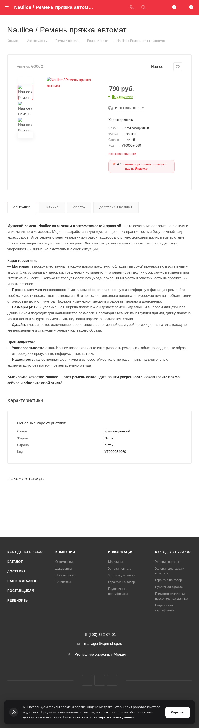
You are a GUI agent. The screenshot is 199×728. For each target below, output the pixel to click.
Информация (120, 552)
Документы (63, 568)
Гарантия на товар (121, 582)
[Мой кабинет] (155, 8)
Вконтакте (87, 680)
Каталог (15, 562)
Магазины (115, 562)
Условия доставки (121, 575)
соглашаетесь (112, 712)
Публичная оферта (169, 587)
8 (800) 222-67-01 (100, 635)
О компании (64, 562)
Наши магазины (22, 581)
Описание (21, 207)
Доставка (16, 571)
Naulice (157, 66)
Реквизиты (18, 600)
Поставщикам (20, 591)
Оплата (79, 207)
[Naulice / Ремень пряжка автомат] (69, 107)
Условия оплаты (120, 568)
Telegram (99, 680)
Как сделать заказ (25, 552)
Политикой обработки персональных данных (98, 717)
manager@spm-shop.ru (103, 644)
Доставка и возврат (116, 207)
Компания (65, 552)
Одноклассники (112, 680)
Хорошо (177, 712)
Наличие (52, 207)
